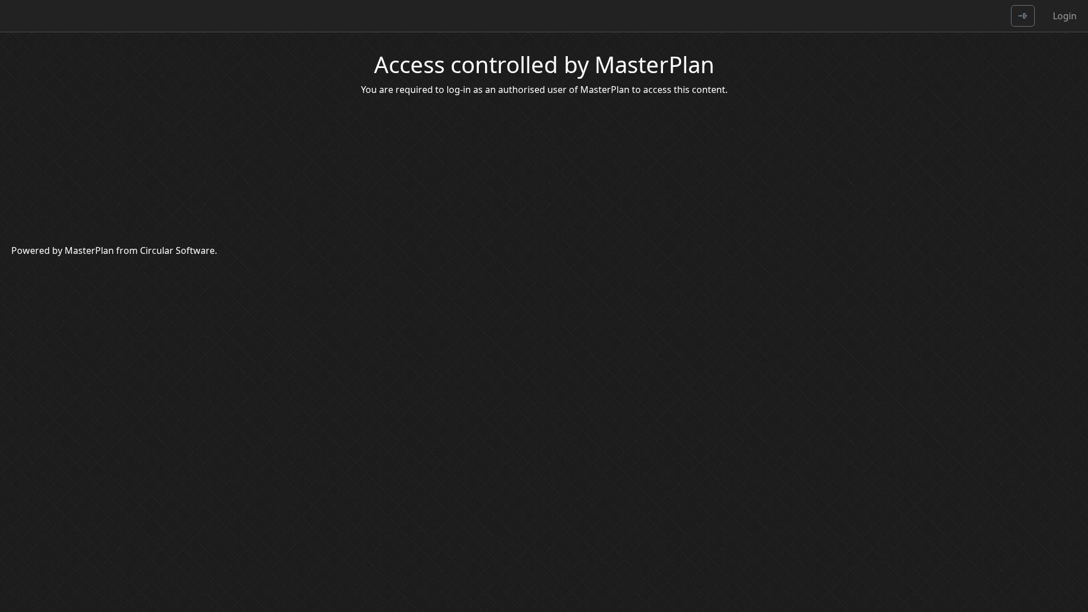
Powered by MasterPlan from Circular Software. (114, 250)
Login (1065, 16)
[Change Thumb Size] (1023, 16)
